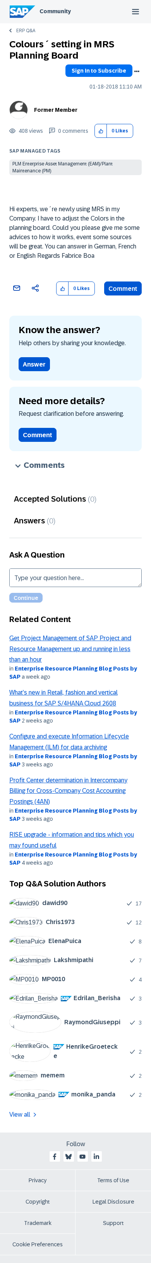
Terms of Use (113, 1180)
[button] (101, 131)
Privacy (37, 1180)
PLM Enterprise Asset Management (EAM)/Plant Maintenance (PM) (62, 167)
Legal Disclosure (113, 1202)
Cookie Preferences (37, 1244)
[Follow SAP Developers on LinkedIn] (96, 1157)
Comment (122, 288)
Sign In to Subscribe (99, 71)
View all (19, 1114)
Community (55, 11)
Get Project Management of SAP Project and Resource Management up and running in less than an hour (70, 649)
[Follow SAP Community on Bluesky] (68, 1157)
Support (113, 1223)
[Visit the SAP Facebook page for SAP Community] (54, 1157)
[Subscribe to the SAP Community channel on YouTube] (82, 1157)
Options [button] (137, 71)
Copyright (38, 1202)
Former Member (55, 110)
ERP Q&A (25, 30)
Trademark (37, 1223)
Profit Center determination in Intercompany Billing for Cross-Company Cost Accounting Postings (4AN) (68, 791)
